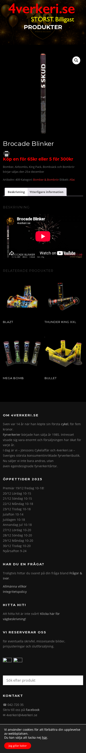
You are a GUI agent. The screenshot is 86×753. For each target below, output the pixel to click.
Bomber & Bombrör (46, 180)
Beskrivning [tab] (16, 192)
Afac (72, 180)
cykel (64, 424)
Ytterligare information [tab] (47, 192)
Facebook (32, 710)
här (44, 738)
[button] (76, 60)
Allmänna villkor (15, 586)
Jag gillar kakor (18, 745)
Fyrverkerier (12, 434)
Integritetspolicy (15, 592)
